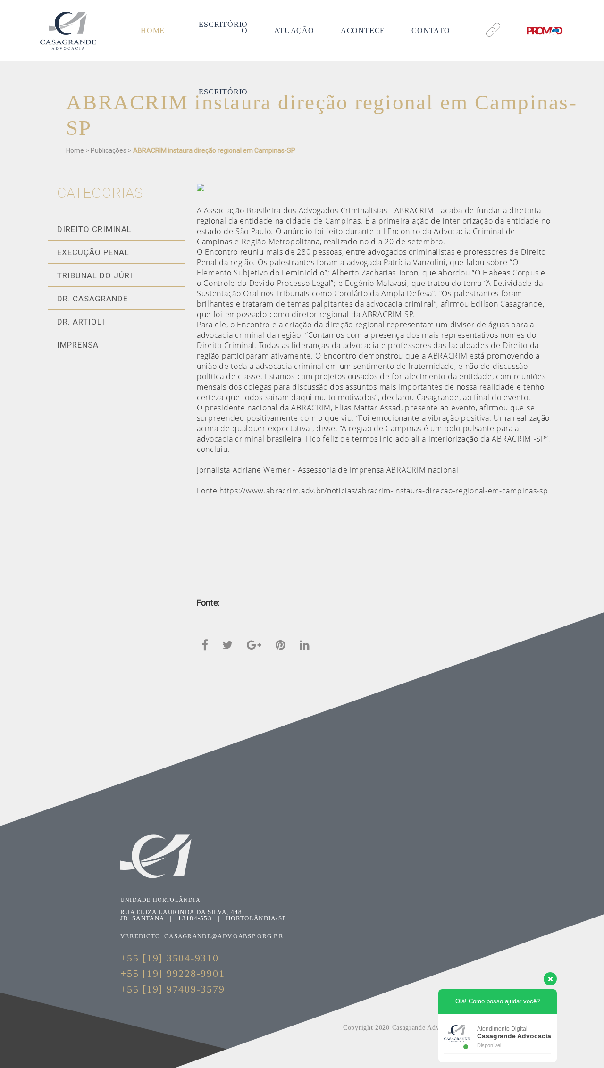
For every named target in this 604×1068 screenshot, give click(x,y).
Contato (430, 30)
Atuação (294, 30)
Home (153, 30)
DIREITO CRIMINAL (94, 229)
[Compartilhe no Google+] (254, 644)
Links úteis (492, 17)
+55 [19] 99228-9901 (172, 973)
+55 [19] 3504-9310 (169, 958)
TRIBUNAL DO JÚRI (95, 275)
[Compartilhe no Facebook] (205, 644)
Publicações (108, 150)
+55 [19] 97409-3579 (172, 989)
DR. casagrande (92, 298)
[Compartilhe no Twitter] (227, 644)
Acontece (363, 30)
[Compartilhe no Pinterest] (280, 644)
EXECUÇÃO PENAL (93, 252)
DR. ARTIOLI (81, 321)
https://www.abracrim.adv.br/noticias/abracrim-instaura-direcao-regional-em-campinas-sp (383, 490)
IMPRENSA (78, 345)
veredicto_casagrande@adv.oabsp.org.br (202, 936)
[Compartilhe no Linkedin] (304, 644)
